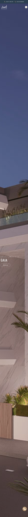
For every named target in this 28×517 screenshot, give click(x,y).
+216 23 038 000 (20, 1)
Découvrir (5, 265)
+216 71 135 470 (9, 1)
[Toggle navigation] (26, 7)
